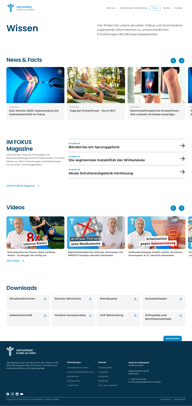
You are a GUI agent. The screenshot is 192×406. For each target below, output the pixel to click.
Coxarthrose (72, 385)
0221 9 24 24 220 (138, 379)
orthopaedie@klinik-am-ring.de (146, 382)
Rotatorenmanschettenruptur (80, 372)
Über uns (111, 8)
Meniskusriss (73, 376)
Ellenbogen (103, 381)
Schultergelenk (105, 368)
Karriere (167, 8)
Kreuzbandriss (73, 381)
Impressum (166, 399)
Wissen (155, 8)
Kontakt (178, 8)
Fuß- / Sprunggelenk (107, 385)
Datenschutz (180, 399)
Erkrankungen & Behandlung (133, 8)
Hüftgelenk (103, 376)
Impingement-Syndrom (78, 368)
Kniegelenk (103, 372)
